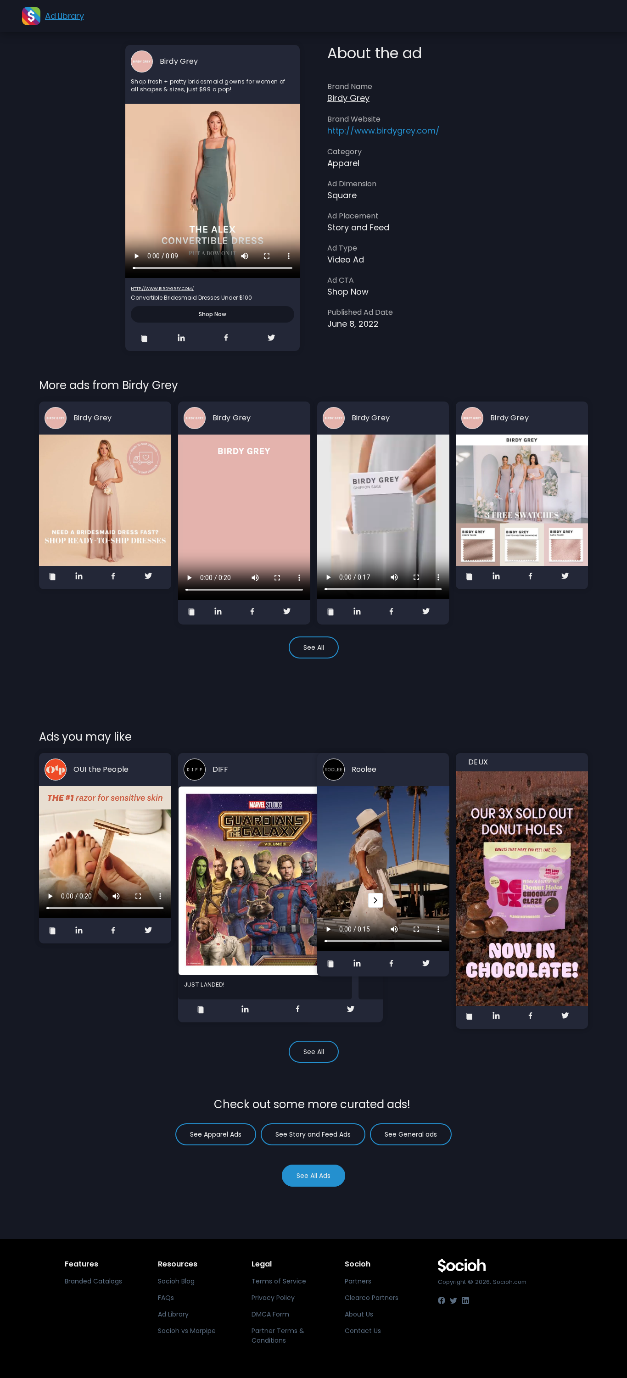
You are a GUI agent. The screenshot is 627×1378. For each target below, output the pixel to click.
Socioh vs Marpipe (187, 1330)
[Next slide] (375, 900)
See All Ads (313, 1175)
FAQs (166, 1297)
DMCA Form (270, 1314)
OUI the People (101, 769)
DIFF (221, 769)
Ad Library (173, 1314)
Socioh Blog (176, 1281)
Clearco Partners (371, 1297)
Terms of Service (279, 1281)
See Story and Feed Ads (313, 1134)
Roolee (364, 769)
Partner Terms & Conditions (278, 1335)
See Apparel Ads (215, 1134)
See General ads (411, 1134)
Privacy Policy (273, 1297)
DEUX (478, 762)
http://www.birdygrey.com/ (162, 288)
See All (313, 647)
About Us (359, 1314)
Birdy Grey (179, 61)
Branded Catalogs (93, 1281)
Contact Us (363, 1330)
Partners (358, 1281)
